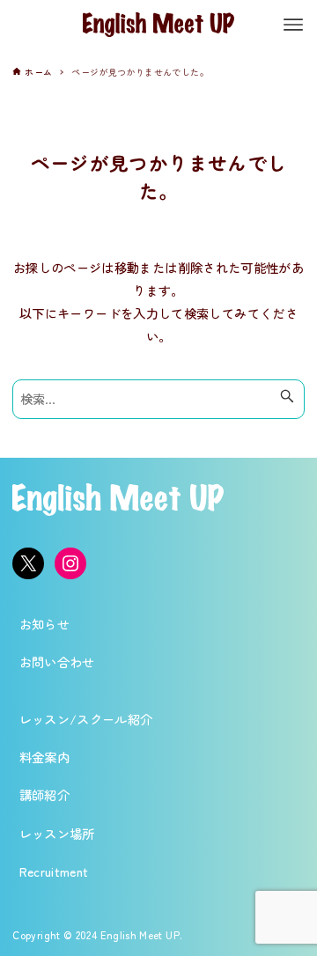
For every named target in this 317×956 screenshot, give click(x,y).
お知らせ (44, 623)
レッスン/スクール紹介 (86, 719)
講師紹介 (44, 794)
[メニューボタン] (293, 24)
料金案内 (44, 756)
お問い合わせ (57, 661)
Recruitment (54, 871)
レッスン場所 (57, 833)
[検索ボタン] (287, 396)
